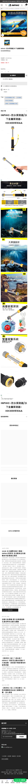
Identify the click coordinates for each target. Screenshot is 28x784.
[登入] (22, 5)
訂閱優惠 (21, 736)
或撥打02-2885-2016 (21, 1)
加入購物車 (13, 75)
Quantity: (3, 69)
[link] (14, 468)
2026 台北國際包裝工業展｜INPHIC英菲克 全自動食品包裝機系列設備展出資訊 (14, 553)
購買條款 (11, 79)
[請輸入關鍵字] (6, 5)
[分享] (26, 75)
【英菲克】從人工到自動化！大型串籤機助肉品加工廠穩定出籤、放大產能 (14, 690)
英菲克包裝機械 (5, 759)
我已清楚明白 (5, 79)
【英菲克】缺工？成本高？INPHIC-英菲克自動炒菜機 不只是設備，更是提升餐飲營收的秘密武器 (14, 661)
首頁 (1, 8)
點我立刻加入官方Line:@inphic (9, 1)
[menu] (2, 5)
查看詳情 (10, 610)
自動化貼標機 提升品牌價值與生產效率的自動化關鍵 (13, 620)
